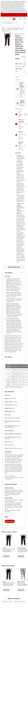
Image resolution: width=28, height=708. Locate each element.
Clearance (15, 8)
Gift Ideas (14, 7)
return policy (11, 510)
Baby (17, 3)
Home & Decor (12, 2)
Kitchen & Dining (18, 2)
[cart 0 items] (24, 18)
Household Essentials (12, 3)
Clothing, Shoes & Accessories (13, 28)
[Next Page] (25, 67)
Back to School (11, 1)
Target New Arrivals (4, 1)
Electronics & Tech (13, 6)
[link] (21, 56)
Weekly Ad (20, 10)
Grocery (6, 3)
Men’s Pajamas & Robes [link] (19, 601)
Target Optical (8, 8)
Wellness (16, 5)
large (23, 66)
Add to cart (18, 79)
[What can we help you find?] (14, 22)
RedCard (18, 11)
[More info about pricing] (24, 58)
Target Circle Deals (14, 10)
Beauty (19, 3)
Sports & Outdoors (6, 5)
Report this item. (21, 477)
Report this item (18, 108)
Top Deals (8, 10)
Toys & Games (7, 6)
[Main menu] (3, 18)
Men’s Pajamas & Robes (12, 29)
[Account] (20, 18)
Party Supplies (9, 7)
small (16, 66)
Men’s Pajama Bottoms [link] (7, 601)
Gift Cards (18, 7)
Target (3, 28)
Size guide (24, 63)
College (15, 1)
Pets (10, 5)
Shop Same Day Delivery (8, 11)
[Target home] (14, 18)
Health (12, 5)
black (16, 71)
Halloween (19, 1)
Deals (12, 8)
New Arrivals (19, 8)
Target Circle (22, 11)
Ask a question (10, 521)
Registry (14, 11)
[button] (21, 56)
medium (19, 66)
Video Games (19, 6)
